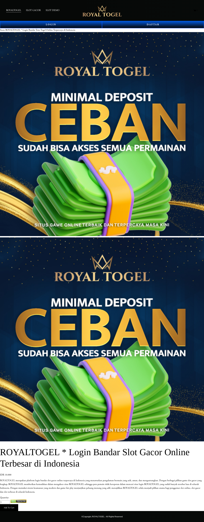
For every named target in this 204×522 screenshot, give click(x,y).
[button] (9, 507)
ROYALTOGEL (7, 480)
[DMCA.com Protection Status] (18, 502)
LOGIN (51, 24)
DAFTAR (153, 24)
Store (2, 30)
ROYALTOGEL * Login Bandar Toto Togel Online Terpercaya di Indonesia (40, 30)
